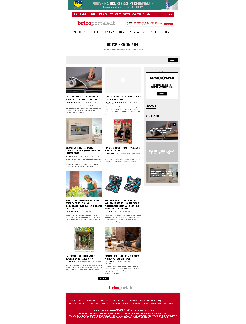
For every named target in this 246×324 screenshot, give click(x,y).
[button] (169, 14)
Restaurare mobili (110, 262)
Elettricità (69, 156)
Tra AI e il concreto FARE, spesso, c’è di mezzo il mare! (122, 149)
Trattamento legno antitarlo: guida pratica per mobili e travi (122, 257)
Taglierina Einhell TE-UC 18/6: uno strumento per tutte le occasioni (82, 98)
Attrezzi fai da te (71, 102)
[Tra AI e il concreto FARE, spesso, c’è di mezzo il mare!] (123, 131)
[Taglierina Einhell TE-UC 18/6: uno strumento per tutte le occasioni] (84, 80)
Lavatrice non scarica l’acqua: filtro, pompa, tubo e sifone (123, 98)
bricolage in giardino (72, 211)
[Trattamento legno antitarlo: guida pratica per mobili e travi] (123, 239)
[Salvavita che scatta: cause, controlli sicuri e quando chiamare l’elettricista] (84, 131)
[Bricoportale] (96, 23)
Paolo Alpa (81, 102)
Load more (103, 278)
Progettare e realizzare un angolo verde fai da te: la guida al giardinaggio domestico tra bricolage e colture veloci (84, 204)
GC (81, 212)
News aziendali (109, 211)
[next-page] (174, 124)
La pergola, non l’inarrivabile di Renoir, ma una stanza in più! (81, 257)
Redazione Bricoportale (130, 102)
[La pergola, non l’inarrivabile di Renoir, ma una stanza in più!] (84, 239)
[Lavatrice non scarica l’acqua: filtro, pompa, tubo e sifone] (123, 80)
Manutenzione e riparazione (113, 102)
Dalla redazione (109, 153)
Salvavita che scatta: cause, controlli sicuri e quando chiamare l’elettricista (83, 150)
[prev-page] (171, 124)
